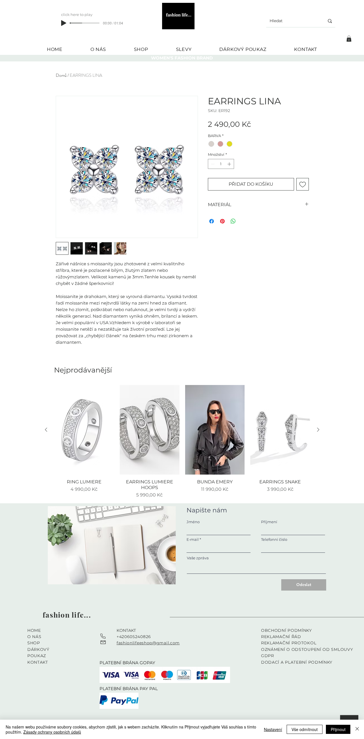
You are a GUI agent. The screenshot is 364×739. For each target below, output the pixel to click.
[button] (348, 39)
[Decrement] (212, 164)
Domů (61, 75)
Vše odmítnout (304, 729)
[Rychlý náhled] (84, 430)
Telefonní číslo (274, 539)
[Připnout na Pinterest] (222, 221)
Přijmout (338, 729)
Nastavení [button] (273, 729)
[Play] (63, 23)
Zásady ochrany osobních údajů (52, 732)
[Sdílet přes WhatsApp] (233, 221)
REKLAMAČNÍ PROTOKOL (288, 642)
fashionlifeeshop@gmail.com (148, 642)
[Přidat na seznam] (302, 184)
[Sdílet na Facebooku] (211, 221)
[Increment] (229, 164)
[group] (182, 442)
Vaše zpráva (198, 558)
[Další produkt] (318, 429)
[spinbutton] (220, 164)
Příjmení (269, 522)
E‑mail (193, 539)
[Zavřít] (357, 729)
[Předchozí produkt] (46, 429)
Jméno (193, 522)
